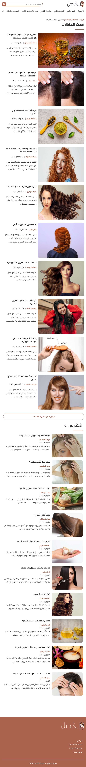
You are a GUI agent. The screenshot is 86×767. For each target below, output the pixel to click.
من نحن (80, 740)
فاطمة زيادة (32, 118)
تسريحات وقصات (13, 11)
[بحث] (4, 4)
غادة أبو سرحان (31, 42)
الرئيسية (81, 11)
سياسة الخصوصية (76, 748)
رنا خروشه (46, 572)
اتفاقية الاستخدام (76, 744)
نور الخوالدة (45, 492)
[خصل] (75, 4)
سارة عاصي (32, 80)
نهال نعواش (45, 519)
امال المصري (45, 677)
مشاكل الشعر (46, 11)
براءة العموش (44, 545)
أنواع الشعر (71, 11)
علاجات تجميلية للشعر (30, 11)
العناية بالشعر (59, 11)
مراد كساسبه (31, 156)
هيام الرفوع (32, 191)
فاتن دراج (33, 229)
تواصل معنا (78, 752)
